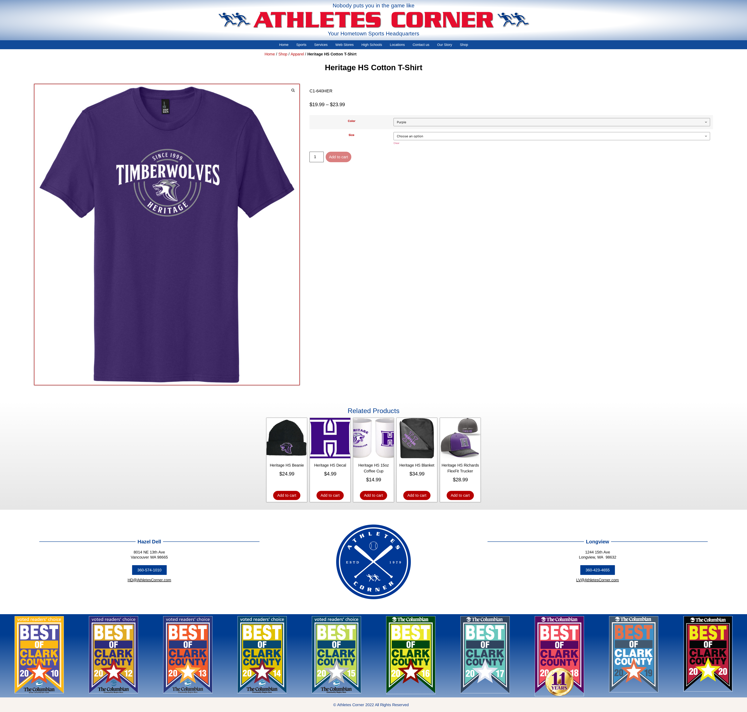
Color (351, 121)
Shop (464, 45)
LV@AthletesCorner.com (597, 580)
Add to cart (338, 157)
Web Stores (344, 45)
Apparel (297, 54)
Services (321, 45)
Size (351, 135)
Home (283, 45)
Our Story (444, 45)
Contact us (421, 45)
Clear (396, 143)
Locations (397, 45)
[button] (293, 90)
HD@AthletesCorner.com (149, 580)
